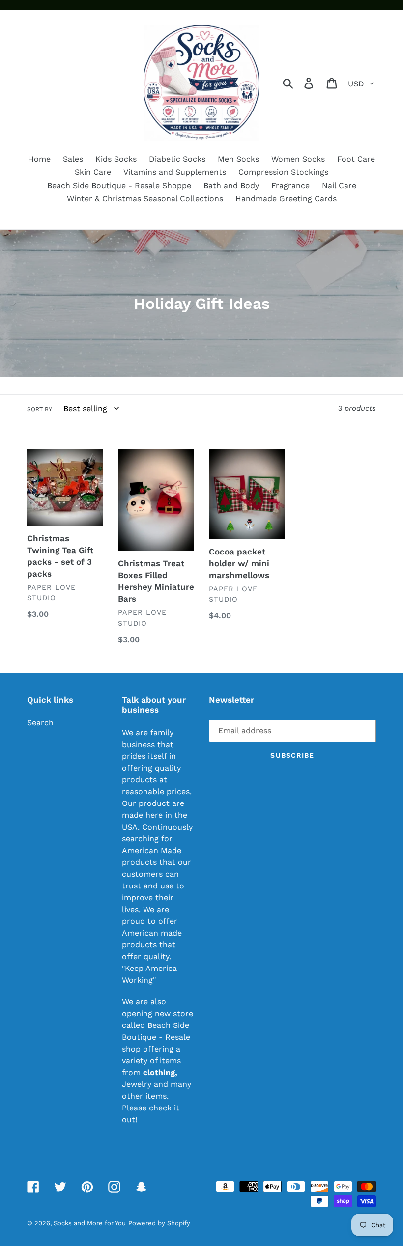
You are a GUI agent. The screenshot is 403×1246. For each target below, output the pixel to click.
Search (40, 722)
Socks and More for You (90, 1223)
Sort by (39, 409)
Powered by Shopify (159, 1223)
